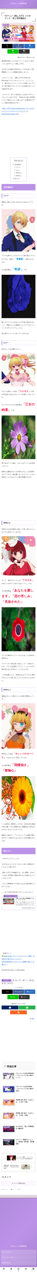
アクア (18, 167)
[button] (24, 51)
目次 (15, 160)
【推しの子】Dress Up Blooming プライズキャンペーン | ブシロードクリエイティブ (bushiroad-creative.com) (18, 111)
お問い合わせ (6, 1262)
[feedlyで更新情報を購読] (27, 1007)
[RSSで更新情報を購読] (18, 1012)
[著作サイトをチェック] (10, 1007)
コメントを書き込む (18, 1183)
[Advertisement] (18, 136)
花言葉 (11, 983)
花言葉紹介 (17, 164)
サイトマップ (6, 1252)
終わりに (17, 178)
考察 (5, 983)
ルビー (18, 170)
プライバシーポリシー (9, 1257)
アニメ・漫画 (7, 980)
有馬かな (19, 173)
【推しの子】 (18, 980)
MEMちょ (19, 175)
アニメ (26, 980)
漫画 (32, 980)
